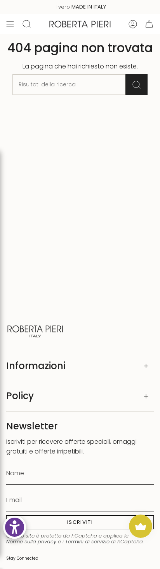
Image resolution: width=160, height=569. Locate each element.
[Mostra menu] (10, 24)
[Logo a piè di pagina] (35, 330)
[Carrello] (149, 24)
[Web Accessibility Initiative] (14, 527)
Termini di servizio (87, 541)
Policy (20, 395)
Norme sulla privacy (31, 541)
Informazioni (35, 365)
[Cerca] (136, 84)
